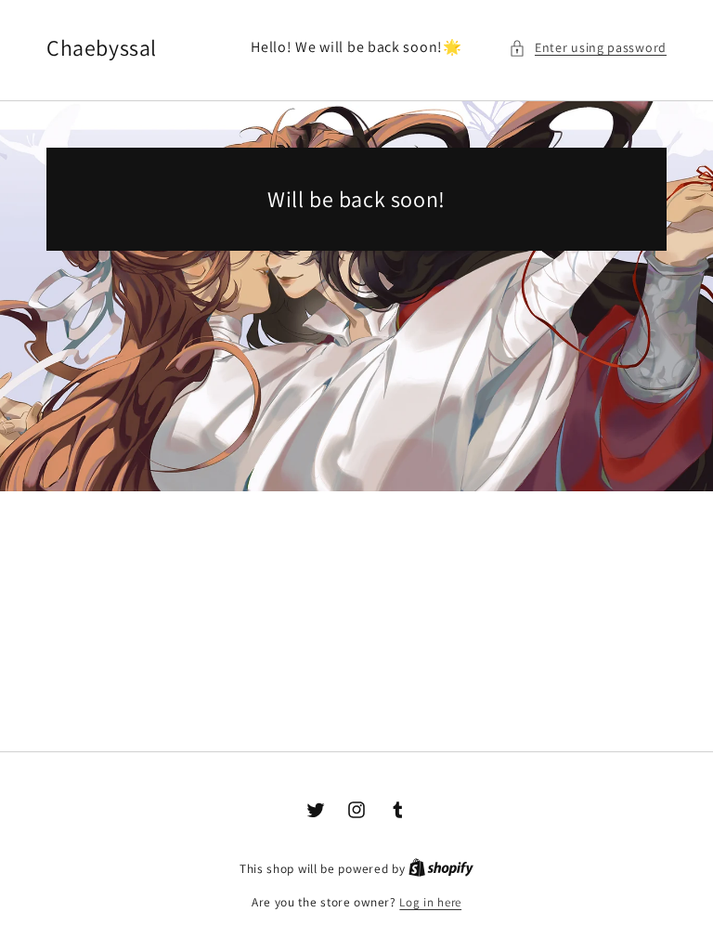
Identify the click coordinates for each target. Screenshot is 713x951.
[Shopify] (440, 869)
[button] (588, 47)
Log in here (430, 902)
